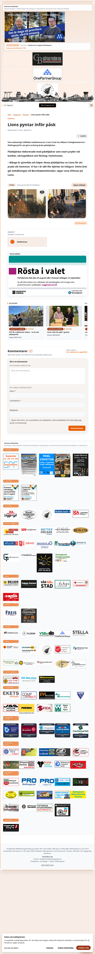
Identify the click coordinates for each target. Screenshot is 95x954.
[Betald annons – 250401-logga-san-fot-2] (44, 563)
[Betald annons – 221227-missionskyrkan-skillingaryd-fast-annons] (11, 662)
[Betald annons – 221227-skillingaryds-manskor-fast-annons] (29, 806)
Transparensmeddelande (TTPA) (16, 48)
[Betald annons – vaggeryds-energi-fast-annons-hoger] (11, 827)
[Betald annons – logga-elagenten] (11, 597)
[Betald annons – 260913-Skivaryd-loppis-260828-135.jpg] (80, 465)
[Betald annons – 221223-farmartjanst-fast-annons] (62, 543)
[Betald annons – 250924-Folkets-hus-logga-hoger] (29, 616)
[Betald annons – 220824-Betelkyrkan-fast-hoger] (80, 648)
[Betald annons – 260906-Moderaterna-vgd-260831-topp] (47, 27)
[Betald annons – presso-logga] (26, 709)
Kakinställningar (47, 865)
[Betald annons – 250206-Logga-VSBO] (47, 634)
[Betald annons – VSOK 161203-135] (11, 765)
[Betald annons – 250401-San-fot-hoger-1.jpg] (11, 531)
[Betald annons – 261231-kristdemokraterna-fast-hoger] (62, 729)
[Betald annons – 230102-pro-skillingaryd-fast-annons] (29, 782)
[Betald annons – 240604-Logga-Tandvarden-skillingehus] (29, 555)
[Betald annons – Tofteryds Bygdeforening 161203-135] (44, 808)
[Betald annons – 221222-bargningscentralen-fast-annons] (11, 680)
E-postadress (15, 401)
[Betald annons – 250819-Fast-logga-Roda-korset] (80, 583)
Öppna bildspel (79, 185)
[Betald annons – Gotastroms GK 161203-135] (47, 752)
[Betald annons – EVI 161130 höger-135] (47, 695)
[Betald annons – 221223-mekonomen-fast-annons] (47, 679)
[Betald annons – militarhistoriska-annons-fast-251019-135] (78, 794)
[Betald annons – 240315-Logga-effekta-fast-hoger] (78, 543)
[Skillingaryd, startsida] (47, 105)
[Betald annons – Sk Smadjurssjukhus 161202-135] (62, 557)
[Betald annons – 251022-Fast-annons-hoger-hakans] (80, 530)
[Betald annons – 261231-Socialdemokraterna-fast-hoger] (29, 729)
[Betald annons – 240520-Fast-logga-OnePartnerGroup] (47, 74)
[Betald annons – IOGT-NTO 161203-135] (62, 782)
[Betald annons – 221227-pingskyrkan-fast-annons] (62, 664)
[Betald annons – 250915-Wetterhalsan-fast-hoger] (47, 531)
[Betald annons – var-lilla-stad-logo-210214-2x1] (47, 584)
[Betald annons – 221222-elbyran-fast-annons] (11, 543)
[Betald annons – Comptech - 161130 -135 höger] (29, 695)
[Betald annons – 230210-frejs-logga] (11, 613)
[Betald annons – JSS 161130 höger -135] (11, 708)
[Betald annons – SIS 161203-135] (44, 764)
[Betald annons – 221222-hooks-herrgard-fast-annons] (29, 515)
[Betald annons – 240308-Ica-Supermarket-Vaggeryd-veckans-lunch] (11, 514)
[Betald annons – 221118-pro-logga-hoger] (47, 782)
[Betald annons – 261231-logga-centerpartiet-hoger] (80, 730)
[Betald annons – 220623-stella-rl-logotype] (80, 633)
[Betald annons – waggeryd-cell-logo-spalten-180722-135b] (62, 708)
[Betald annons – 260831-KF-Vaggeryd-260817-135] (11, 493)
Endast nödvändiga (66, 948)
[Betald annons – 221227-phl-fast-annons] (29, 530)
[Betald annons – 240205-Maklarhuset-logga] (11, 633)
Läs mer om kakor (11, 948)
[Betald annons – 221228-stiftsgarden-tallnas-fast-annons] (47, 90)
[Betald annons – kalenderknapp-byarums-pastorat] (29, 649)
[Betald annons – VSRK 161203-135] (80, 752)
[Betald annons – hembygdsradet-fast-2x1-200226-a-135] (62, 795)
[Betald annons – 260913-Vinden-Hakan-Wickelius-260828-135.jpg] (29, 465)
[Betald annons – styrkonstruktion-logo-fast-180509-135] (62, 695)
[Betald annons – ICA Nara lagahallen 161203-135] (80, 514)
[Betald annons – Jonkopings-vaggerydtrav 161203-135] (62, 752)
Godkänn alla (83, 948)
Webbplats (14, 410)
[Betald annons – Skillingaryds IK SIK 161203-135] (78, 765)
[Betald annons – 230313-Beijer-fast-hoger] (11, 583)
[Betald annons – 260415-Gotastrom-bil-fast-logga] (47, 59)
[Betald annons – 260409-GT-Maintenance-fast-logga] (11, 558)
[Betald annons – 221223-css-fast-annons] (62, 530)
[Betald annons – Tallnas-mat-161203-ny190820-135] (47, 515)
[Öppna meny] (91, 105)
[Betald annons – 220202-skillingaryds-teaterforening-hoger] (62, 810)
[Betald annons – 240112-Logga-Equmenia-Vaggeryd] (44, 662)
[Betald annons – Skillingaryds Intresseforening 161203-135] (11, 782)
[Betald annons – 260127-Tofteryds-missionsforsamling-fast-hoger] (78, 664)
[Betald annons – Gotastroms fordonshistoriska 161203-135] (11, 795)
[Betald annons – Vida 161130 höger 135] (44, 708)
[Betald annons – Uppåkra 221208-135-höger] (11, 694)
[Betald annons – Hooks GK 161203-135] (29, 752)
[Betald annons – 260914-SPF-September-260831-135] (11, 461)
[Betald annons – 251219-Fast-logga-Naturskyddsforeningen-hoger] (26, 793)
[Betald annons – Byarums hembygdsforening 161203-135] (11, 808)
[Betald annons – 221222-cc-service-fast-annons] (29, 679)
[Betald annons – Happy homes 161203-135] (29, 584)
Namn (13, 391)
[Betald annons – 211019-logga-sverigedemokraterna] (47, 728)
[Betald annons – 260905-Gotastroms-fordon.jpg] (62, 465)
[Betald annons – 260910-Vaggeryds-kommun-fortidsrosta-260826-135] (29, 493)
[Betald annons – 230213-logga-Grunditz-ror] (44, 544)
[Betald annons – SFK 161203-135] (62, 764)
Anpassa (49, 948)
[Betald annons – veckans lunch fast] (62, 511)
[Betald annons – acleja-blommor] (62, 584)
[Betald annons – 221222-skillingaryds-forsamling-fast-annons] (11, 647)
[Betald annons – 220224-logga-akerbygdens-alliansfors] (26, 663)
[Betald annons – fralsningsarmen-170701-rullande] (62, 649)
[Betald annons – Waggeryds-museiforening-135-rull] (44, 795)
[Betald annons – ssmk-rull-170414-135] (26, 765)
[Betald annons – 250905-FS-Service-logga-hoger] (26, 543)
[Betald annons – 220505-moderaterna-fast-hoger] (11, 729)
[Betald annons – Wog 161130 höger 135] (80, 695)
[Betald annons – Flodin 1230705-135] (29, 634)
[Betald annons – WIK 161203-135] (11, 751)
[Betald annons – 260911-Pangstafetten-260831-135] (47, 464)
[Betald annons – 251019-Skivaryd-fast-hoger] (80, 782)
